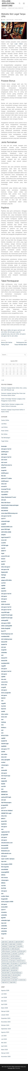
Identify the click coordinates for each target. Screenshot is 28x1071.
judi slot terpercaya (15, 958)
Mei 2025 (4, 1042)
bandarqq (4, 946)
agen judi (11, 941)
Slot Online (19, 19)
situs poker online (6, 975)
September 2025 (6, 1028)
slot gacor (22, 334)
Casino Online (5, 420)
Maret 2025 (4, 1049)
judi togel (12, 960)
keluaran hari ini (20, 960)
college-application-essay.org (8, 3)
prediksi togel (5, 970)
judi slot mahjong (15, 956)
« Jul (2, 380)
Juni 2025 (4, 1039)
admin (3, 19)
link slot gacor (12, 332)
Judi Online (4, 427)
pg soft (18, 332)
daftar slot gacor (12, 330)
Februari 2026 (5, 1011)
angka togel (12, 944)
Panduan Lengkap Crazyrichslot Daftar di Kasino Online (13, 410)
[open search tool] (19, 3)
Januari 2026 (5, 1015)
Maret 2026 (4, 1008)
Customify (17, 1068)
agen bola (4, 941)
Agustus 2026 (5, 990)
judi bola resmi (21, 951)
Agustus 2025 (5, 1032)
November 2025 (5, 1022)
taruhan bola (22, 979)
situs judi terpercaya (16, 972)
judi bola (14, 951)
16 (24, 370)
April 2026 (4, 1004)
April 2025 (4, 1046)
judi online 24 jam (6, 953)
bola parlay (20, 946)
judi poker (14, 953)
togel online (13, 982)
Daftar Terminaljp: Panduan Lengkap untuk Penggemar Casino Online (13, 400)
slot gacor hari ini (6, 336)
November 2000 (5, 1056)
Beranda (4, 8)
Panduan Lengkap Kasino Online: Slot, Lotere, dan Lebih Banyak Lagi (14, 389)
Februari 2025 (5, 1053)
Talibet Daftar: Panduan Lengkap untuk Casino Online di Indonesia (12, 405)
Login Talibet (18, 44)
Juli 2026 (3, 994)
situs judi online (5, 972)
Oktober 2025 (5, 1025)
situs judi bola (14, 970)
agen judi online (19, 941)
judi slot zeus (5, 960)
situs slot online (14, 334)
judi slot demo (5, 956)
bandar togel (12, 946)
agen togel (4, 944)
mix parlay (4, 965)
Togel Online (4, 441)
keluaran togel (5, 963)
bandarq (19, 944)
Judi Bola (3, 423)
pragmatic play (5, 334)
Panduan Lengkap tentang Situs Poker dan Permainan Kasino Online (13, 394)
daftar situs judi (15, 948)
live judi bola (23, 963)
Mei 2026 (4, 1001)
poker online (18, 965)
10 (3, 370)
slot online (15, 336)
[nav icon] (23, 3)
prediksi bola (14, 968)
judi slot (20, 330)
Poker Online (4, 430)
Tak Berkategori (5, 437)
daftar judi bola (5, 948)
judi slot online (5, 958)
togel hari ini (5, 982)
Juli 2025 (3, 1035)
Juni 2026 (4, 997)
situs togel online (6, 977)
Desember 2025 (5, 1018)
